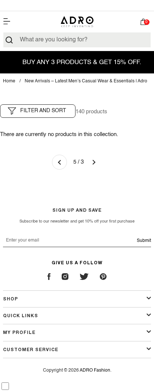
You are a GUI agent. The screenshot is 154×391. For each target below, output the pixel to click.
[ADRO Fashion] (77, 21)
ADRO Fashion (95, 370)
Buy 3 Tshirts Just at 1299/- (77, 5)
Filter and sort (43, 110)
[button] (143, 23)
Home (9, 81)
